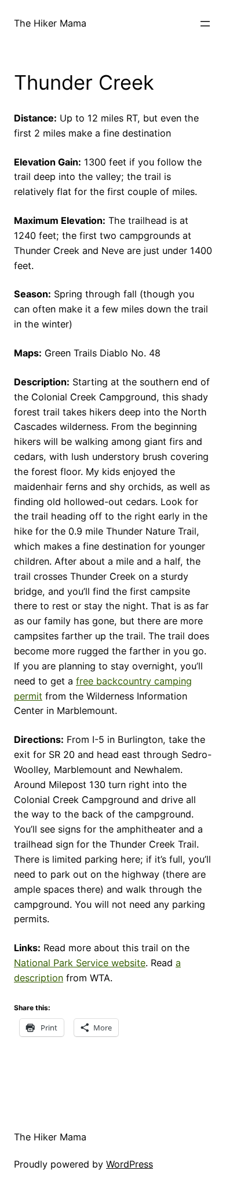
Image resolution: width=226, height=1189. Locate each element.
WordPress (129, 1164)
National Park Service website (79, 963)
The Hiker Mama (50, 23)
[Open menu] (205, 24)
